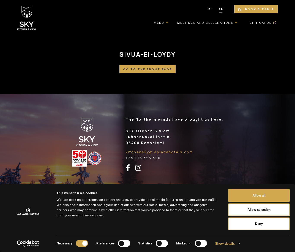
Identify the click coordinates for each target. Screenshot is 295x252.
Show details (225, 243)
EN (221, 9)
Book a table (259, 9)
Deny (259, 223)
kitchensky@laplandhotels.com (159, 152)
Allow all (258, 195)
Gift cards (261, 23)
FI (210, 9)
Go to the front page (147, 69)
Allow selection (259, 209)
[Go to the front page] (27, 18)
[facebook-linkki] (130, 168)
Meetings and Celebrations (205, 23)
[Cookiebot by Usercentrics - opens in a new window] (28, 243)
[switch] (124, 243)
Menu (159, 23)
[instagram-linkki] (140, 168)
